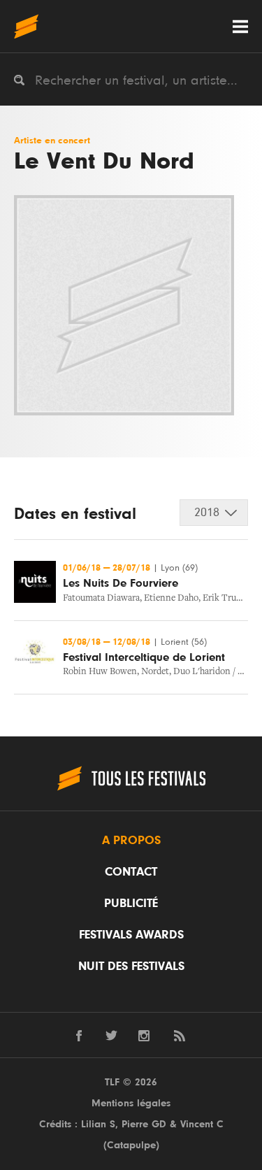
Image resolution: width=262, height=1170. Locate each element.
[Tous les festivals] (26, 26)
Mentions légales (131, 1103)
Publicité (131, 903)
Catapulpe (131, 1145)
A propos (131, 840)
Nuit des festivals (131, 966)
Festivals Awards (131, 935)
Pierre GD (144, 1124)
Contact (131, 872)
